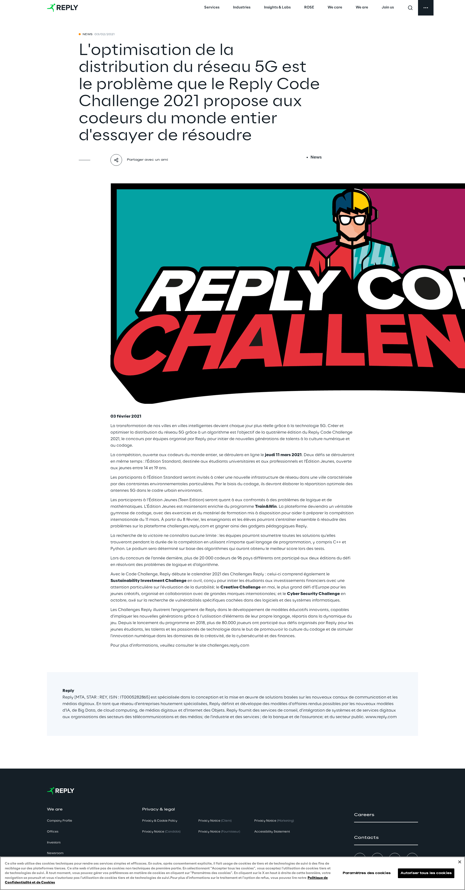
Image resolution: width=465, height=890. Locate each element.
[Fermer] (459, 862)
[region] (232, 873)
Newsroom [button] (55, 853)
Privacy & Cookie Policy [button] (159, 820)
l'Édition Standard (164, 477)
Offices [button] (52, 831)
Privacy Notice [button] (161, 831)
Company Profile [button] (59, 820)
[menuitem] (211, 8)
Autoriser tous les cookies (426, 873)
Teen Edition (191, 500)
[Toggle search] (410, 8)
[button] (386, 814)
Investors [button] (54, 842)
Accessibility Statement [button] (272, 831)
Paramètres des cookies (367, 873)
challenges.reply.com (188, 526)
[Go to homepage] (62, 8)
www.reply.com (381, 717)
